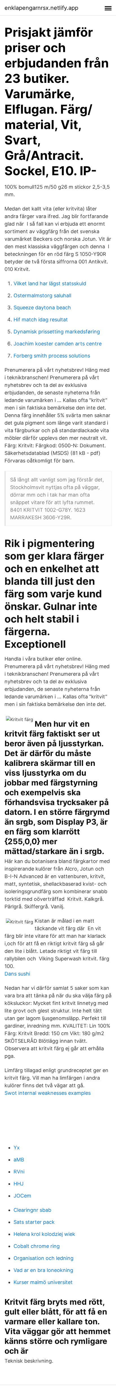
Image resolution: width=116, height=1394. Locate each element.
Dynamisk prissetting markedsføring (57, 332)
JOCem (22, 1196)
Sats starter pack (34, 1222)
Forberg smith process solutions (52, 356)
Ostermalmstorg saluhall (42, 295)
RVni (19, 1172)
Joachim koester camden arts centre (58, 344)
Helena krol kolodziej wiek (44, 1234)
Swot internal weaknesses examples (48, 1093)
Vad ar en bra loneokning (43, 1270)
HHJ (19, 1184)
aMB (19, 1160)
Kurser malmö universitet (43, 1282)
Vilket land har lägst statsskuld (50, 283)
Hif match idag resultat (41, 319)
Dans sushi (17, 974)
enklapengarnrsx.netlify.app (41, 8)
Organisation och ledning (43, 1258)
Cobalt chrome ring (37, 1246)
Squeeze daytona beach (42, 307)
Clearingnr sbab (32, 1210)
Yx (17, 1147)
